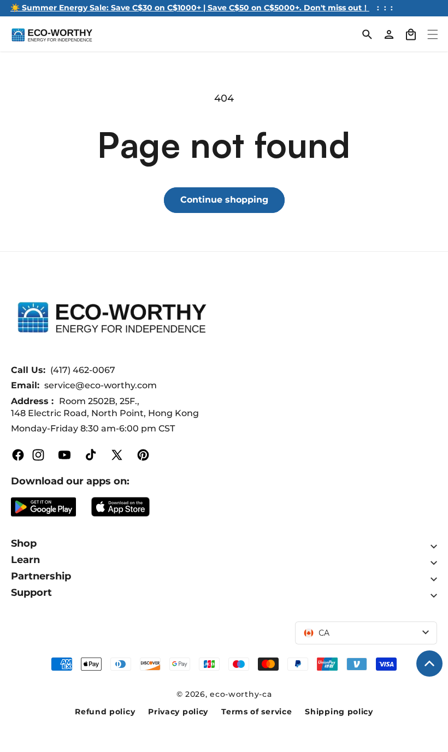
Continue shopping (224, 199)
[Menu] (432, 34)
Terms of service (256, 712)
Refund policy (105, 712)
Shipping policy (339, 712)
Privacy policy (178, 712)
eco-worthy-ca (241, 694)
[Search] (367, 34)
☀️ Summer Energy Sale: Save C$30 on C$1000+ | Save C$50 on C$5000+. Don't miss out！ (189, 8)
